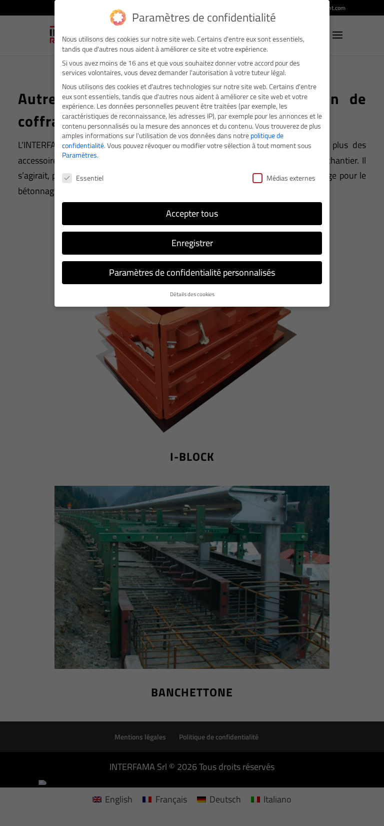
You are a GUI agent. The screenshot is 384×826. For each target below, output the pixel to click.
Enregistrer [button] (192, 243)
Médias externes (291, 178)
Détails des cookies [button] (192, 294)
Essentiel (90, 178)
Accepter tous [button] (192, 213)
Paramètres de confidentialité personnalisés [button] (192, 272)
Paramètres (79, 155)
